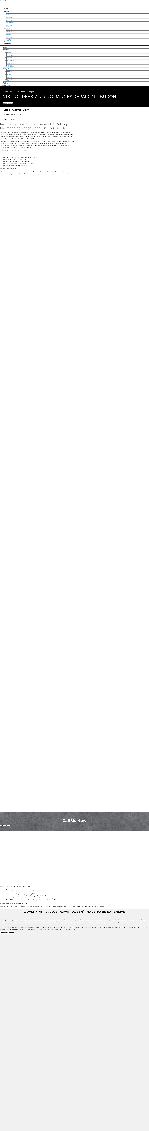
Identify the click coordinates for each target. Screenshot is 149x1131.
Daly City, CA (8, 39)
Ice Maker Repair (9, 22)
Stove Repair (8, 14)
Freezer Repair (9, 25)
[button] (74, 45)
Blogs (6, 41)
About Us (7, 10)
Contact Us (7, 43)
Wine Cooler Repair (9, 20)
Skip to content (3, 0)
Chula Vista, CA (9, 37)
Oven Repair (8, 19)
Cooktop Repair (9, 17)
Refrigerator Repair (10, 15)
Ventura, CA (8, 40)
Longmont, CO (9, 29)
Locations (7, 28)
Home (6, 8)
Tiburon (12, 92)
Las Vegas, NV (9, 31)
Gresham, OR (9, 76)
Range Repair (8, 12)
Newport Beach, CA (10, 32)
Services (6, 11)
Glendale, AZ (8, 34)
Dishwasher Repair (9, 23)
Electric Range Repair (10, 26)
